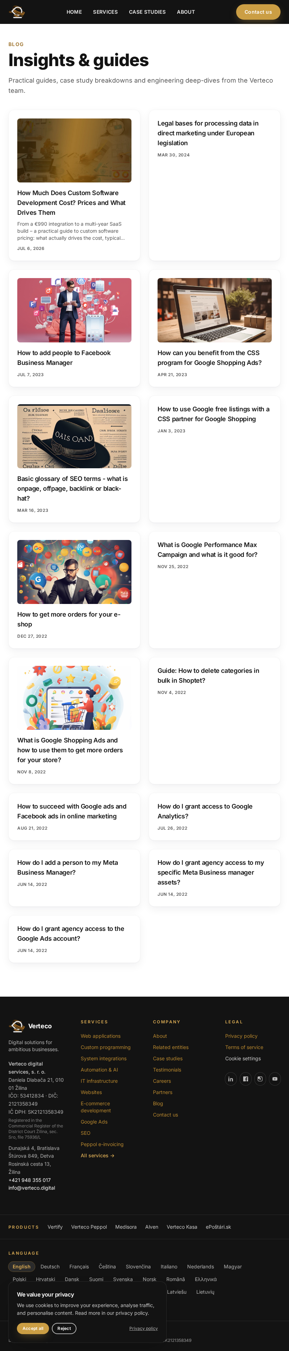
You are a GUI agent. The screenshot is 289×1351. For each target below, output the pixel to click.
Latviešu (176, 1292)
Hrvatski (45, 1279)
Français (79, 1266)
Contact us (258, 12)
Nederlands (200, 1266)
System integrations (104, 1058)
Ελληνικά (206, 1279)
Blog (158, 1103)
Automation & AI (99, 1070)
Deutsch (50, 1266)
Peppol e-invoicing (102, 1144)
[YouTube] (275, 1079)
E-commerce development (96, 1106)
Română (175, 1279)
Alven (151, 1227)
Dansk (72, 1279)
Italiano (169, 1266)
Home (74, 12)
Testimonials (167, 1070)
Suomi (96, 1279)
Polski (19, 1279)
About (186, 12)
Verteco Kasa (182, 1227)
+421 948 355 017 (29, 1180)
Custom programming (106, 1047)
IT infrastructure (99, 1081)
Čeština (107, 1266)
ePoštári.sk (218, 1227)
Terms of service (244, 1047)
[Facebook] (245, 1079)
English (22, 1266)
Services (105, 12)
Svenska (123, 1279)
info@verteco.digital (31, 1188)
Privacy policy (241, 1036)
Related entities (171, 1047)
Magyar (233, 1266)
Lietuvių (205, 1292)
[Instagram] (260, 1079)
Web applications (101, 1036)
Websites (91, 1092)
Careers (162, 1081)
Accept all (33, 1328)
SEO (86, 1133)
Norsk (149, 1279)
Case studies (147, 12)
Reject (63, 1328)
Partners (162, 1092)
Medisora (126, 1227)
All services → (98, 1155)
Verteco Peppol (89, 1227)
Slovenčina (138, 1266)
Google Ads (94, 1122)
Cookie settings (243, 1058)
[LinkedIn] (230, 1079)
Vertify (55, 1227)
